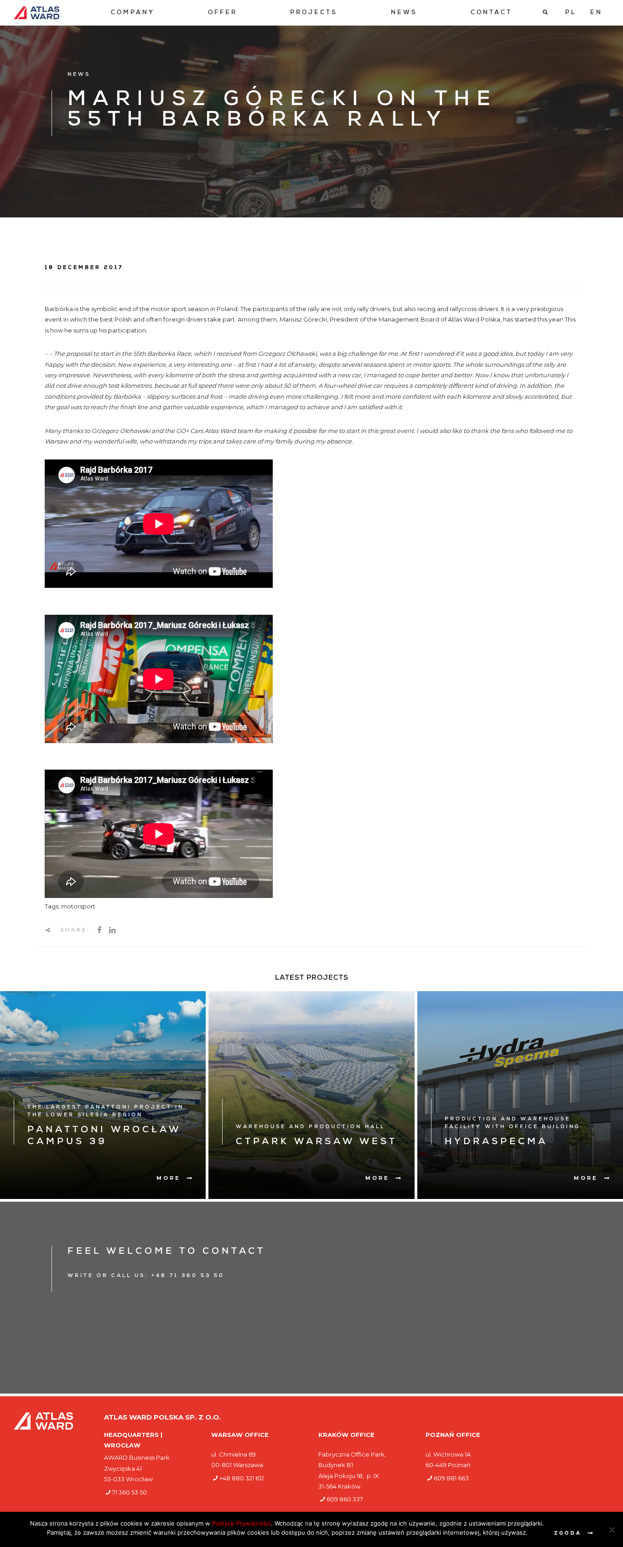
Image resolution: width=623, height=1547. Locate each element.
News (404, 13)
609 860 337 (345, 1499)
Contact (491, 13)
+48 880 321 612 (241, 1478)
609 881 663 (451, 1478)
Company (133, 13)
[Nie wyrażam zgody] (611, 1529)
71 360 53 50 (129, 1492)
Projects (313, 13)
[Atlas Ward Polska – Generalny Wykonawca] (36, 13)
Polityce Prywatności (241, 1523)
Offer (222, 13)
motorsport (78, 906)
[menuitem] (132, 13)
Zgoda (567, 1533)
